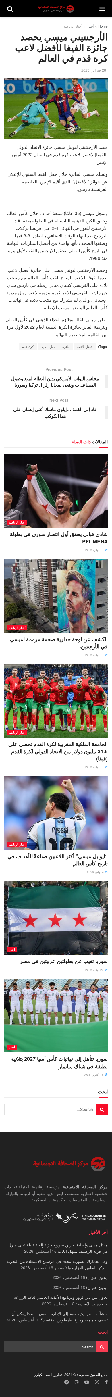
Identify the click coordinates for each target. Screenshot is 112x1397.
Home (103, 26)
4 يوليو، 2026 (96, 872)
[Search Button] (10, 8)
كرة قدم (28, 346)
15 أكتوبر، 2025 (94, 1075)
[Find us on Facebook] (106, 1382)
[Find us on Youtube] (86, 1382)
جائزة (66, 346)
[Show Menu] (102, 8)
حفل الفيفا (48, 346)
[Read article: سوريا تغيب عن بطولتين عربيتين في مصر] (56, 918)
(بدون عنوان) (97, 1277)
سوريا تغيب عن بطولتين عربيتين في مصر (64, 961)
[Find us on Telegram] (66, 1382)
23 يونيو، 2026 (95, 970)
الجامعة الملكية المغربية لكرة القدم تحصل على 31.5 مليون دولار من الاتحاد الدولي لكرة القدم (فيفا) (58, 751)
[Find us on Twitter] (97, 1382)
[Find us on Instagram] (77, 1382)
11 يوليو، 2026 (95, 550)
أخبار (90, 26)
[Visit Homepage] (56, 8)
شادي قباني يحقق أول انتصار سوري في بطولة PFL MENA (59, 537)
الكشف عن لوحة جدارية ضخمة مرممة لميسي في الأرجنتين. (59, 642)
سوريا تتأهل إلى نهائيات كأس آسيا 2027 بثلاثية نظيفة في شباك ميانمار (59, 1062)
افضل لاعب (85, 346)
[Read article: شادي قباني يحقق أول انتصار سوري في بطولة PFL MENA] (56, 491)
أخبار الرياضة (73, 26)
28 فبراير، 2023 (93, 70)
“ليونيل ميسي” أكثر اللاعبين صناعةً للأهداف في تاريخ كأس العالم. (57, 859)
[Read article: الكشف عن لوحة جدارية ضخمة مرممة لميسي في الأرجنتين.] (56, 596)
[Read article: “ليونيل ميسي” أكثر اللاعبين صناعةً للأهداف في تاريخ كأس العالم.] (56, 813)
